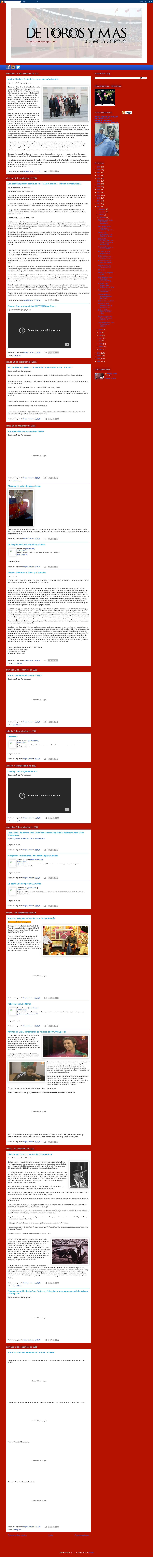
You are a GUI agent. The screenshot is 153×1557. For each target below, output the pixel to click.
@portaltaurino (33, 741)
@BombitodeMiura (36, 860)
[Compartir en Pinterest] (58, 171)
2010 (99, 356)
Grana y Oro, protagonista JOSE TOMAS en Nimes (32, 306)
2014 (99, 201)
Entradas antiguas (82, 1535)
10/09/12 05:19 (22, 551)
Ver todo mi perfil (110, 378)
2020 (99, 184)
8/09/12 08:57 (21, 743)
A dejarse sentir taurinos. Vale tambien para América (33, 856)
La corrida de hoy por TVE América (24, 884)
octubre (101, 215)
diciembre (102, 209)
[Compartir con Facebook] (56, 171)
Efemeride (13, 737)
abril (100, 341)
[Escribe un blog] (51, 171)
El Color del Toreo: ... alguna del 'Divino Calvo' (30, 1154)
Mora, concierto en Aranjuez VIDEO (25, 675)
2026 (99, 167)
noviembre (102, 212)
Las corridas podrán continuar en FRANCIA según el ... (106, 228)
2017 (99, 192)
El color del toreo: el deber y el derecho (27, 573)
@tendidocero (32, 888)
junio (100, 335)
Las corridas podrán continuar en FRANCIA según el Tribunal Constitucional (44, 184)
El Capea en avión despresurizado (24, 486)
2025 (99, 170)
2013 (99, 204)
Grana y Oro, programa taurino (22, 771)
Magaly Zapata (112, 373)
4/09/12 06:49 (21, 1010)
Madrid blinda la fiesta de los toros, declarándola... (105, 221)
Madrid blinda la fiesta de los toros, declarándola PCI (33, 79)
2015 (99, 198)
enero (101, 349)
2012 (99, 206)
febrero (101, 346)
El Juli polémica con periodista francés (26, 545)
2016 (99, 195)
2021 (99, 181)
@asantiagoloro (22, 864)
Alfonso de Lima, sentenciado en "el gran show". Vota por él (37, 1032)
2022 (99, 178)
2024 (99, 172)
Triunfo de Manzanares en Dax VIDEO (26, 431)
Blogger (91, 1552)
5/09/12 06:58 (21, 862)
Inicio (50, 1535)
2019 (99, 187)
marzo (101, 344)
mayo (101, 338)
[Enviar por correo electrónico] (49, 171)
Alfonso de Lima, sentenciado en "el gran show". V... (105, 305)
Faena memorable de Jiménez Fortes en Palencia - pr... (105, 318)
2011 (99, 353)
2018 (99, 189)
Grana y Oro (17, 355)
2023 (99, 175)
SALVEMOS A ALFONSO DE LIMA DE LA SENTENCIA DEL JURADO (40, 367)
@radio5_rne (30, 549)
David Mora (16, 725)
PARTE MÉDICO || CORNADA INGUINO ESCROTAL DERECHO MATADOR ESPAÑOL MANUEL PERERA (106, 119)
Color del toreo (17, 663)
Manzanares (17, 481)
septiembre (102, 217)
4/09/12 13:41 (21, 890)
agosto (101, 330)
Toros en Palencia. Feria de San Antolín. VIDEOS (31, 1352)
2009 (99, 359)
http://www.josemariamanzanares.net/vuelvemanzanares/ (26, 839)
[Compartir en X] (54, 171)
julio (100, 332)
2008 (99, 361)
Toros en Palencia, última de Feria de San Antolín (31, 918)
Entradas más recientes (17, 1535)
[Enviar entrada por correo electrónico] (45, 171)
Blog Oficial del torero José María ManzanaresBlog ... (105, 279)
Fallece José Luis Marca (19, 1004)
